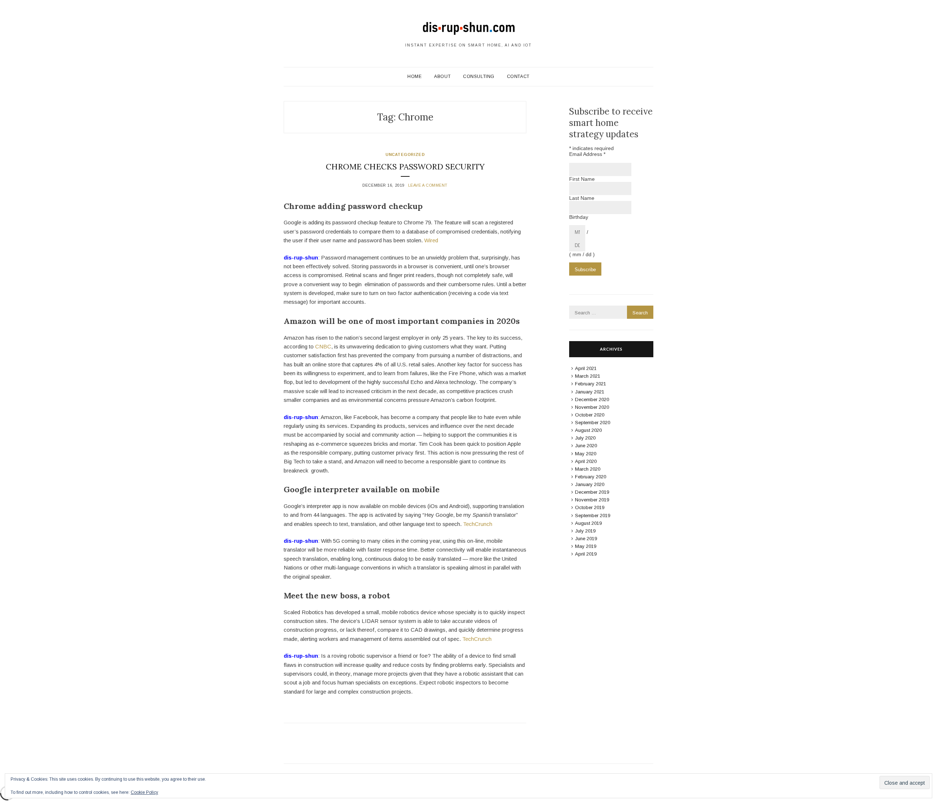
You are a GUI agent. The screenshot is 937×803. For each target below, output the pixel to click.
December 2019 (592, 492)
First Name (582, 179)
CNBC (323, 346)
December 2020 (592, 399)
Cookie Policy (144, 792)
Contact (518, 76)
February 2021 (590, 383)
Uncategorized (405, 154)
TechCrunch (477, 524)
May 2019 (585, 546)
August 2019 (588, 523)
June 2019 (586, 538)
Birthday (578, 217)
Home (414, 76)
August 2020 (588, 430)
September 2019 (592, 515)
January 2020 (589, 484)
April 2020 (586, 461)
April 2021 (586, 368)
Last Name (581, 198)
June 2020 (586, 445)
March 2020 (587, 469)
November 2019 (592, 500)
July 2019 (585, 531)
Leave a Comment (428, 185)
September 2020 (592, 422)
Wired (431, 240)
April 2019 (586, 554)
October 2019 (589, 507)
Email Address (587, 154)
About (442, 76)
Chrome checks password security (405, 166)
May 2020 (585, 453)
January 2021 (589, 392)
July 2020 (585, 438)
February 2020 (590, 476)
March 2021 (587, 376)
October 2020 (589, 415)
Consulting (478, 76)
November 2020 (592, 407)
